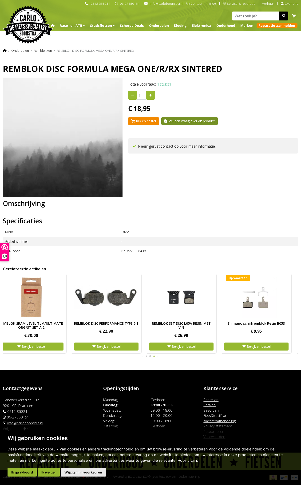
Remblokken (43, 50)
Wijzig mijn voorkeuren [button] (83, 472)
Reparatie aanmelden (276, 25)
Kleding (180, 25)
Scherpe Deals (132, 25)
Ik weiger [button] (48, 472)
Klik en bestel (145, 121)
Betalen (209, 404)
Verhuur (268, 3)
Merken (246, 25)
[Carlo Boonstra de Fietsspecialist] (28, 17)
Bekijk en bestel (40, 346)
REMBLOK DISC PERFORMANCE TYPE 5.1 (38, 323)
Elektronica (201, 25)
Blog (212, 3)
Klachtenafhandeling (219, 420)
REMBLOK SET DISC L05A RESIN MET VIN (113, 325)
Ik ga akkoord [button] (22, 472)
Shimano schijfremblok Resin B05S (188, 323)
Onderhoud (225, 25)
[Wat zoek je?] (283, 16)
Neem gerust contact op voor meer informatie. (177, 146)
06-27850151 (130, 3)
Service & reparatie (241, 3)
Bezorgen (211, 410)
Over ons (291, 3)
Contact (196, 3)
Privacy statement (217, 426)
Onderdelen (159, 25)
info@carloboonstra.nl (166, 3)
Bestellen (210, 399)
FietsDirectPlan (215, 415)
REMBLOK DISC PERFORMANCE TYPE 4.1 (263, 323)
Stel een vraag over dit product (191, 121)
